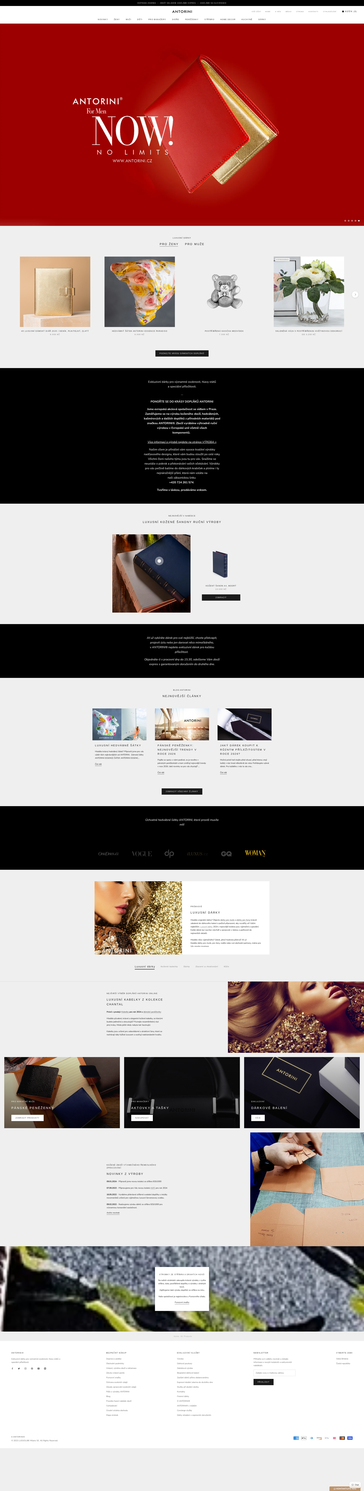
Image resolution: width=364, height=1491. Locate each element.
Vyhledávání (329, 12)
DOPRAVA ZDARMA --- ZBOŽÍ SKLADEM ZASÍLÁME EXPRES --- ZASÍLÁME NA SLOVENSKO (182, 3)
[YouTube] (39, 1411)
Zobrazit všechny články (182, 834)
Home (268, 12)
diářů (153, 1230)
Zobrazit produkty (27, 1161)
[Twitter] (19, 1411)
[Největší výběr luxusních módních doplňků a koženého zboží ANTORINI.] (182, 12)
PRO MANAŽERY (157, 19)
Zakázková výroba (185, 1411)
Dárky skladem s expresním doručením (194, 1458)
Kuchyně (247, 19)
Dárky (262, 19)
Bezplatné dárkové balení (188, 1415)
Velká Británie (342, 1401)
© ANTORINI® (18, 1479)
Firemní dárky (183, 1439)
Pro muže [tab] (194, 286)
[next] (355, 337)
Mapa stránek (112, 1458)
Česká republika (343, 1406)
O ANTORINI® (183, 1443)
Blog (108, 1439)
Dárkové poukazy (184, 1406)
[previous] (9, 337)
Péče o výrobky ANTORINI (117, 1434)
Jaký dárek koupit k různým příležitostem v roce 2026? (243, 792)
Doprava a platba (113, 1401)
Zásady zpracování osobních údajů (121, 1429)
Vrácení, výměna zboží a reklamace (121, 1411)
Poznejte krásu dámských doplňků (182, 396)
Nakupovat (142, 1161)
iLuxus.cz (182, 877)
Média (289, 12)
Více (258, 1161)
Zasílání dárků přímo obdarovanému (193, 1420)
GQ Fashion (182, 873)
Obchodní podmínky (115, 1406)
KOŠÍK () (351, 12)
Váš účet (256, 12)
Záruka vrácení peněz (115, 1415)
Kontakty (313, 12)
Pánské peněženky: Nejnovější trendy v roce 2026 (177, 792)
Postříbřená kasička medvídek (224, 374)
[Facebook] (12, 1411)
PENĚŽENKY (192, 19)
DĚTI (139, 19)
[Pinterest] (32, 1411)
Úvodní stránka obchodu (117, 1453)
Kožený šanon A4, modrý (221, 629)
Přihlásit (264, 1425)
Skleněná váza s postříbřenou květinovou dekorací (308, 374)
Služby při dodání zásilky (188, 1429)
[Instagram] (25, 1411)
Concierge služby (184, 1453)
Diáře (175, 19)
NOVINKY (103, 19)
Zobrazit (221, 640)
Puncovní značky (182, 1345)
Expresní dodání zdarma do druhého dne (195, 1425)
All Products (186, 1379)
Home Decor (228, 19)
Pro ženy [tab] (169, 286)
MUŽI (128, 19)
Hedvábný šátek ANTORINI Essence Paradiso (139, 374)
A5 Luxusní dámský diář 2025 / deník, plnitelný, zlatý (55, 374)
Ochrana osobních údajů (117, 1425)
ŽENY (117, 19)
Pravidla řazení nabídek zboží (118, 1443)
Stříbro (209, 19)
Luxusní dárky (206, 969)
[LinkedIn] (45, 1411)
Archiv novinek (113, 1255)
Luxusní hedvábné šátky (118, 788)
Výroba (300, 12)
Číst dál (98, 807)
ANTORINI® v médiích (187, 1448)
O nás (278, 12)
